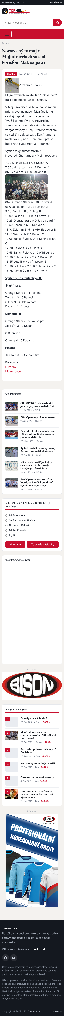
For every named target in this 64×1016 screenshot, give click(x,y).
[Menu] (7, 34)
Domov (5, 43)
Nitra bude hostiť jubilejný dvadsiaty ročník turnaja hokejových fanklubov (36, 465)
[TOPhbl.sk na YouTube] (13, 957)
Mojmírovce (13, 371)
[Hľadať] (57, 22)
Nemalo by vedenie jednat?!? (37, 763)
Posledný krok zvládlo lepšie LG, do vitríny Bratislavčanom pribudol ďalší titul (37, 434)
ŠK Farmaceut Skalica (22, 520)
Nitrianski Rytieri (19, 525)
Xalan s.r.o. (35, 1011)
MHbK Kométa (17, 530)
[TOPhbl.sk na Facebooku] (5, 957)
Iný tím (13, 535)
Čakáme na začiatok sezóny (37, 777)
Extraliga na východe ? (33, 718)
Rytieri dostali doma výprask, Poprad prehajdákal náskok (37, 450)
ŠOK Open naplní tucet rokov (37, 417)
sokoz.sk (40, 949)
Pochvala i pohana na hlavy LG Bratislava (38, 751)
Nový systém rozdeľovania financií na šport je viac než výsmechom (36, 794)
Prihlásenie (56, 2)
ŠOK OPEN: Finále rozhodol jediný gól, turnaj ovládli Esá (37, 405)
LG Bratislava (17, 515)
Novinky (10, 366)
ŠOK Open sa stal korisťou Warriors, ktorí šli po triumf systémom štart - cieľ (36, 482)
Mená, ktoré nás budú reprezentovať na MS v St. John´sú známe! (39, 735)
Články (11, 74)
